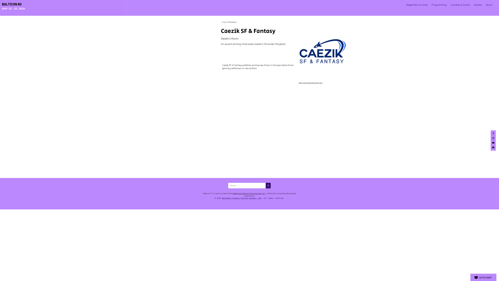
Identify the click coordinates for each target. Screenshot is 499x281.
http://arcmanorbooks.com (310, 83)
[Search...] (268, 185)
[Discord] (493, 147)
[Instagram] (493, 138)
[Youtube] (493, 143)
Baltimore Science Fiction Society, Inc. (249, 193)
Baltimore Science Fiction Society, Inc (241, 198)
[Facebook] (493, 133)
